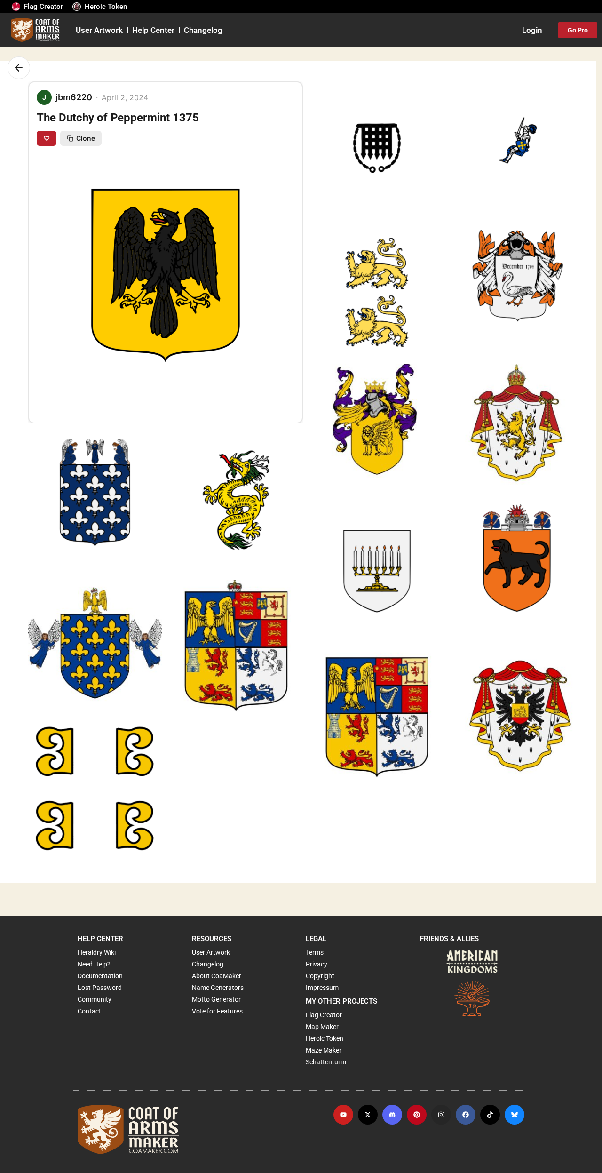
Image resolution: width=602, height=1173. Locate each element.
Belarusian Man (484, 170)
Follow (358, 201)
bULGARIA (475, 451)
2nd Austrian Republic (495, 734)
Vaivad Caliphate (204, 527)
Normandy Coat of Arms (358, 311)
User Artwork (99, 30)
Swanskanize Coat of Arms (503, 311)
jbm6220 (329, 185)
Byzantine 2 (54, 809)
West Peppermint (487, 593)
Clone (85, 138)
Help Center (153, 30)
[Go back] (19, 67)
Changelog (203, 30)
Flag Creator (43, 6)
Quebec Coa (55, 527)
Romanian (334, 170)
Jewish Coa (336, 593)
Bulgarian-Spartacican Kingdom (371, 451)
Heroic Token (106, 6)
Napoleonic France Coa (74, 668)
